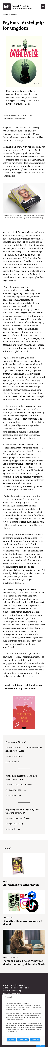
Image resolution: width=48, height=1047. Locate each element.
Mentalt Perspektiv (22, 7)
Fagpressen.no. (12, 1031)
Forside (5, 14)
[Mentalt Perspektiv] (7, 7)
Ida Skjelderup (8, 118)
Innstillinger (40, 1045)
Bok (6, 116)
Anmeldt (14, 14)
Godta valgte (23, 1040)
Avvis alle (11, 1040)
